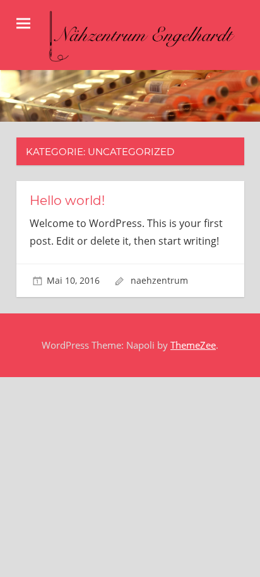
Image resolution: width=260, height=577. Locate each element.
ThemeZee (193, 345)
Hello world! (67, 200)
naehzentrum (159, 280)
